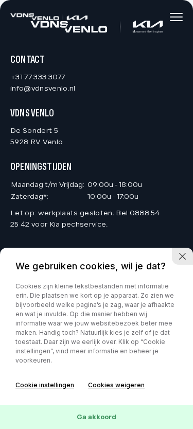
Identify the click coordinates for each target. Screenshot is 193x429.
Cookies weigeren (116, 385)
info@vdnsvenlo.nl (42, 89)
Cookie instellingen (44, 385)
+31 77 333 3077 (37, 77)
